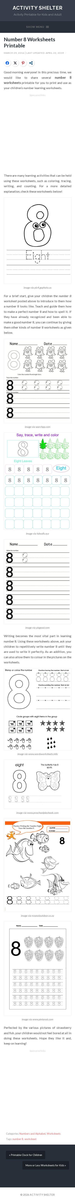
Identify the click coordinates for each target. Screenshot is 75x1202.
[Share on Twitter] (15, 63)
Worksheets (54, 1133)
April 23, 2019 (55, 52)
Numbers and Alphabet (32, 1133)
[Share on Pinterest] (23, 63)
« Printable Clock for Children (25, 1154)
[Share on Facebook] (7, 63)
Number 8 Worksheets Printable (29, 42)
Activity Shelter (37, 8)
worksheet (30, 1139)
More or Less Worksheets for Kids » (46, 1165)
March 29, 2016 (14, 52)
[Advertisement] (37, 133)
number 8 (17, 1139)
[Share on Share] (31, 63)
